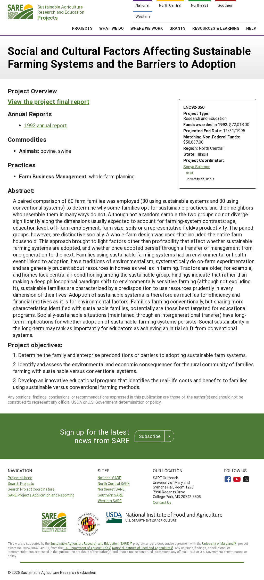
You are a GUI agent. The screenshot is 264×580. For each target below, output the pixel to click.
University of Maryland (218, 543)
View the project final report (48, 101)
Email (189, 173)
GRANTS (177, 28)
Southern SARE (110, 495)
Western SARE (110, 500)
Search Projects (21, 483)
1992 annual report (45, 125)
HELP (251, 28)
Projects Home (20, 477)
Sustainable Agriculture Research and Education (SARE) (89, 543)
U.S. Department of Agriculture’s (85, 548)
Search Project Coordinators (31, 489)
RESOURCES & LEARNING (216, 28)
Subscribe (150, 436)
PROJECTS (82, 28)
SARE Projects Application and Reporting (41, 495)
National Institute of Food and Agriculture (141, 548)
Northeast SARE (111, 489)
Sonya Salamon (196, 166)
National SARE (109, 477)
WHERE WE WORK (146, 28)
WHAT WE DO (111, 28)
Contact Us (162, 502)
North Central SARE (114, 483)
